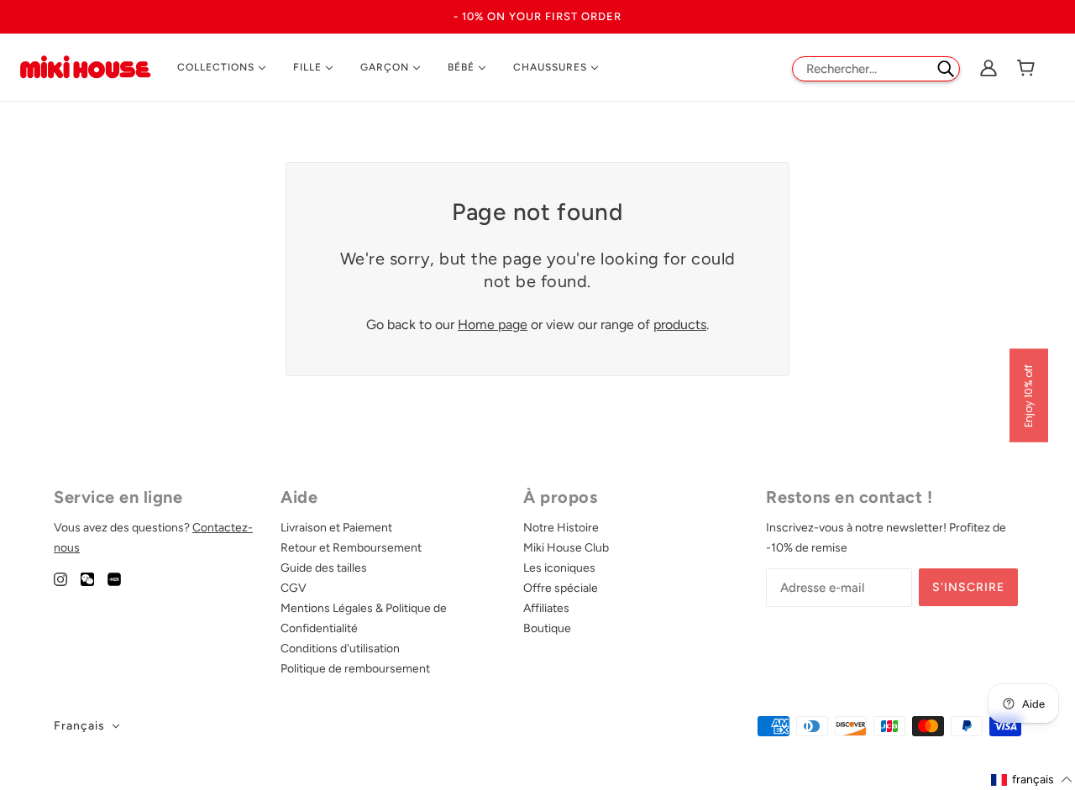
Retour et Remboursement (351, 548)
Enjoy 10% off (1028, 395)
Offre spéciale (560, 588)
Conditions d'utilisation (340, 648)
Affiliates (546, 608)
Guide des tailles (324, 568)
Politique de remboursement (355, 669)
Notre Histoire (561, 528)
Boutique (547, 628)
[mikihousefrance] (84, 66)
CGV (294, 588)
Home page (492, 324)
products (679, 324)
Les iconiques (559, 568)
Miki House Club (566, 548)
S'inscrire (968, 587)
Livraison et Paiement (336, 528)
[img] (60, 578)
